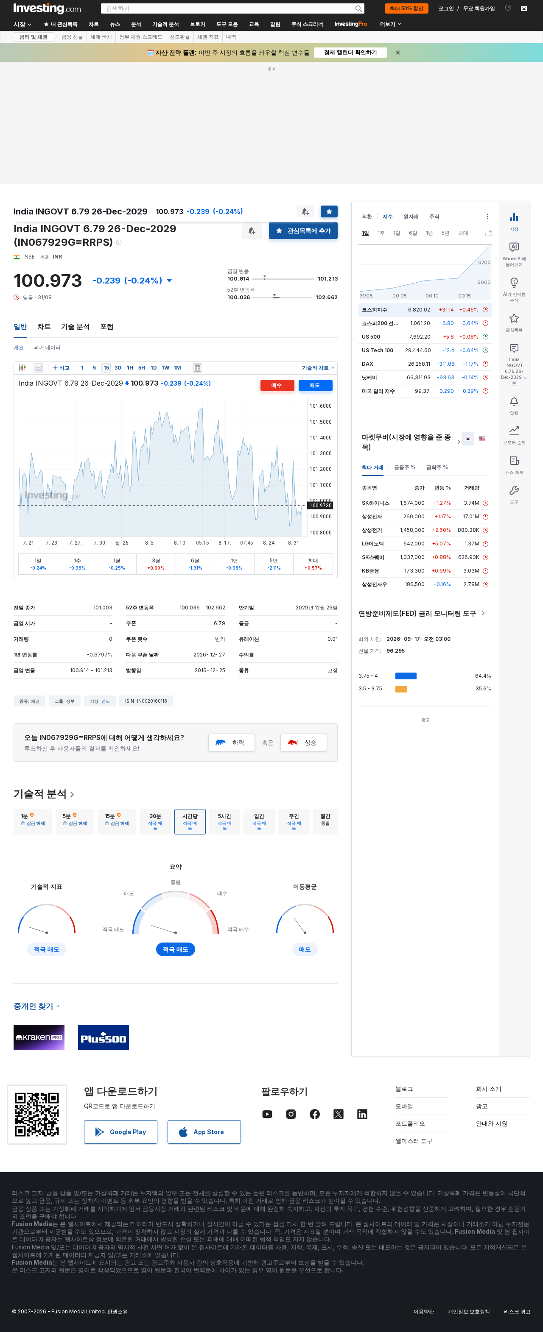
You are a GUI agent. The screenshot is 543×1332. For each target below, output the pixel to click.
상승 (310, 742)
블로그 (404, 1088)
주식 (434, 216)
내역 (231, 37)
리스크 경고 (517, 1311)
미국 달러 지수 (378, 391)
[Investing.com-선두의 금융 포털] (47, 8)
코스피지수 (374, 309)
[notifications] (508, 8)
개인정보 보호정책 (469, 1311)
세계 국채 (101, 37)
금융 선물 (72, 37)
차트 (44, 326)
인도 (105, 701)
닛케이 (369, 377)
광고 (482, 1106)
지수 (388, 216)
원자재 (411, 216)
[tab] (33, 821)
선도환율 (180, 37)
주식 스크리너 (307, 24)
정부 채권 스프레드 (140, 37)
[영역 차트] (38, 368)
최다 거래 (372, 467)
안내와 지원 (491, 1123)
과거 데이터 (47, 347)
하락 (238, 742)
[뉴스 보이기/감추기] (197, 368)
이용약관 (424, 1311)
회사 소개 (488, 1088)
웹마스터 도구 (414, 1140)
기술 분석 (75, 326)
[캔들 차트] (22, 368)
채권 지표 (208, 37)
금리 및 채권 (34, 37)
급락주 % (437, 467)
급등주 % (405, 467)
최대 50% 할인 (406, 8)
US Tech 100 (377, 350)
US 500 (371, 337)
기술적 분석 (40, 793)
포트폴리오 (410, 1123)
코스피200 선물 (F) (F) (388, 323)
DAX (367, 364)
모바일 (404, 1106)
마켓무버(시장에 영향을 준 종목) (406, 442)
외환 (367, 216)
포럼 (107, 326)
